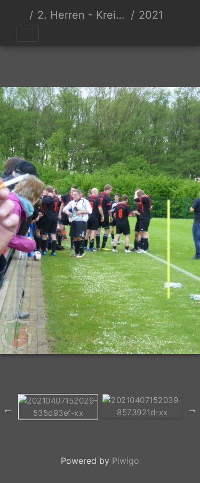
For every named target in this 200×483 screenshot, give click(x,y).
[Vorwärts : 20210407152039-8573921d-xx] (155, 64)
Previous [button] (8, 409)
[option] (58, 406)
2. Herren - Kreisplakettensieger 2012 (81, 15)
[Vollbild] (118, 64)
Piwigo (125, 460)
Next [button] (192, 409)
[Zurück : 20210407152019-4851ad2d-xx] (46, 64)
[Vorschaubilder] (82, 64)
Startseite (21, 15)
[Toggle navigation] (28, 34)
